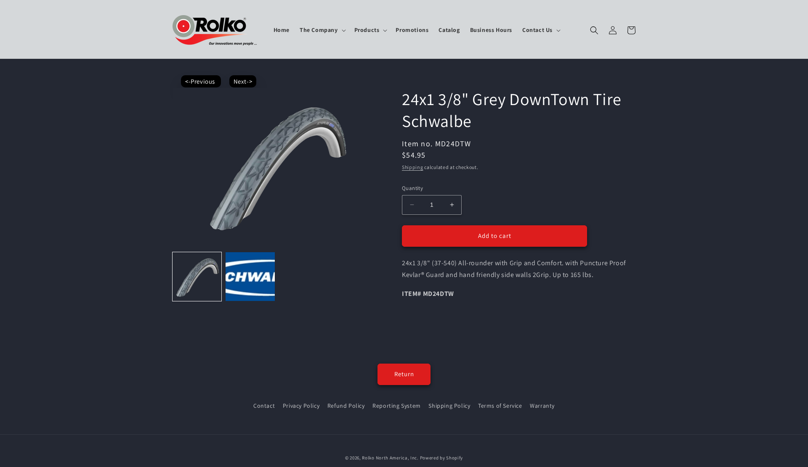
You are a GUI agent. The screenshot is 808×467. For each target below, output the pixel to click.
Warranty (542, 405)
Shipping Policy (449, 405)
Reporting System (396, 405)
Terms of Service (500, 405)
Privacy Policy (301, 405)
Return (404, 374)
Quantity (412, 188)
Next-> (243, 81)
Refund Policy (346, 405)
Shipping (412, 167)
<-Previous (201, 81)
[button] (322, 30)
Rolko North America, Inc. (390, 458)
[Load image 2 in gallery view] (250, 276)
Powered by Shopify (441, 458)
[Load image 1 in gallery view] (197, 276)
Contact (264, 405)
